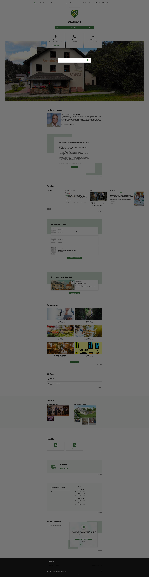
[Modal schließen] (74, 288)
